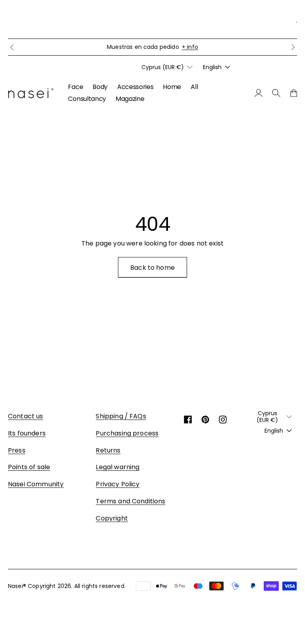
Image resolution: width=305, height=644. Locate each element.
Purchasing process (127, 433)
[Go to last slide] (12, 47)
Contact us (25, 416)
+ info (190, 47)
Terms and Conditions (130, 501)
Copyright (111, 518)
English (212, 67)
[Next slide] (293, 47)
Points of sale (29, 467)
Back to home (152, 267)
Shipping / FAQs (121, 416)
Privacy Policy (117, 484)
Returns (108, 450)
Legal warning (117, 467)
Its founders (27, 433)
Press (16, 450)
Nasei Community (36, 484)
